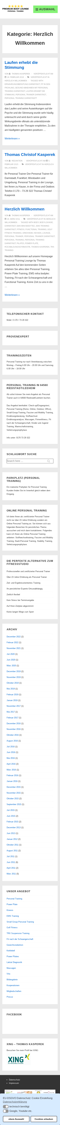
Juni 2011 (11, 862)
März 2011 (11, 874)
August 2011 (12, 850)
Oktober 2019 (13, 683)
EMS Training (13, 916)
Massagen (11, 968)
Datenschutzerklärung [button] (15, 1101)
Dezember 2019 (14, 671)
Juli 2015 (11, 810)
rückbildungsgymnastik (17, 247)
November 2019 (14, 677)
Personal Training (14, 899)
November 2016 (14, 729)
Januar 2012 (12, 839)
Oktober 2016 (13, 735)
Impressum (14, 1083)
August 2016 (12, 741)
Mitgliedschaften (14, 991)
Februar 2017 (12, 718)
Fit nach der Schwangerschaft (20, 939)
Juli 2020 (11, 654)
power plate (31, 243)
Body (36, 222)
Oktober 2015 (13, 798)
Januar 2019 (12, 700)
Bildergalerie (12, 979)
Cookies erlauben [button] (44, 1119)
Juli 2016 (11, 746)
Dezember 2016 (14, 723)
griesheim (27, 233)
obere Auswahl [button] (16, 1119)
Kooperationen (13, 985)
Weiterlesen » (12, 138)
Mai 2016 (11, 758)
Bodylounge (46, 222)
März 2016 (11, 770)
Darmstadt (10, 226)
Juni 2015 (11, 816)
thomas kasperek (40, 247)
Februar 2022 (12, 642)
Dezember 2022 (14, 636)
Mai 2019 (11, 689)
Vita (8, 974)
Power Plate (12, 904)
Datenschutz (14, 1080)
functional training (35, 229)
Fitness (20, 229)
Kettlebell (11, 950)
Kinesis (10, 910)
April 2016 (11, 764)
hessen (37, 233)
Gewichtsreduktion (15, 945)
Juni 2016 (11, 752)
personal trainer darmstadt (31, 95)
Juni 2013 (11, 833)
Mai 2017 (11, 712)
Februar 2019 (12, 694)
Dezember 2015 (14, 787)
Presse (10, 997)
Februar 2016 (12, 775)
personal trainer (14, 236)
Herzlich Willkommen (16, 81)
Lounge (46, 233)
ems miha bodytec (26, 226)
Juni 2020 (11, 660)
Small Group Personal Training (20, 922)
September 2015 (14, 804)
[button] (6, 1106)
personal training (14, 240)
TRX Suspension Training (18, 933)
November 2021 (14, 648)
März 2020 (11, 665)
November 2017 (14, 706)
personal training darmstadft (21, 98)
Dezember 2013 (14, 827)
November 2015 (14, 793)
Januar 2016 (12, 781)
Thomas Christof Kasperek (30, 154)
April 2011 (11, 868)
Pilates (20, 243)
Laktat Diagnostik (14, 962)
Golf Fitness (12, 927)
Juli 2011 (10, 856)
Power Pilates (13, 956)
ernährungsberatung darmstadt (22, 84)
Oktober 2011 (12, 845)
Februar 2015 (12, 822)
